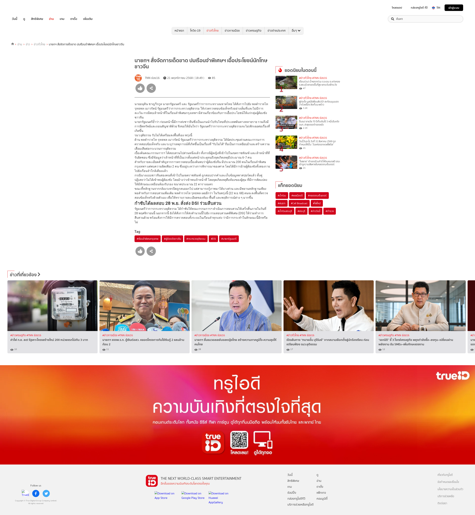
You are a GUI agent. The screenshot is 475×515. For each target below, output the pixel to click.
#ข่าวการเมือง (110, 335)
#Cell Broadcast (299, 203)
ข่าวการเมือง (232, 30)
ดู (24, 19)
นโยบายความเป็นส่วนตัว (450, 489)
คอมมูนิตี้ (322, 498)
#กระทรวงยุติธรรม (195, 239)
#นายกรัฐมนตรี (229, 239)
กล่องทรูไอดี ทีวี (419, 7)
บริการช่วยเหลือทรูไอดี (300, 504)
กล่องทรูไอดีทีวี (296, 498)
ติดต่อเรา (442, 503)
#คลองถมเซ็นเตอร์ (317, 195)
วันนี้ (14, 19)
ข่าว (28, 44)
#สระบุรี (301, 211)
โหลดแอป (397, 7)
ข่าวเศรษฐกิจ (253, 30)
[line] (25, 493)
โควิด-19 (195, 30)
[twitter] (46, 493)
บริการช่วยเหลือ (446, 496)
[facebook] (36, 493)
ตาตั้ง (73, 19)
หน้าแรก (179, 30)
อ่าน (51, 19)
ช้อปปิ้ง (291, 492)
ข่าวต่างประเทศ (277, 30)
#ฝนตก (281, 203)
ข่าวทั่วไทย (213, 30)
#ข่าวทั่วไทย (305, 78)
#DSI (213, 239)
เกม (62, 19)
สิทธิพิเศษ (37, 19)
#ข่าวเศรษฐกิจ (18, 335)
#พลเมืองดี (296, 195)
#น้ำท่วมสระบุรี (285, 211)
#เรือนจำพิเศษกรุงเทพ (147, 239)
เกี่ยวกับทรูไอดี (445, 475)
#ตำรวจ (330, 211)
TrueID (23, 7)
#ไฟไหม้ (317, 203)
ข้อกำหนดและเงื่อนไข (448, 482)
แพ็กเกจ (321, 492)
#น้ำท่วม (282, 195)
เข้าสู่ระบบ (453, 8)
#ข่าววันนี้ (315, 211)
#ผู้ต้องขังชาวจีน (172, 239)
